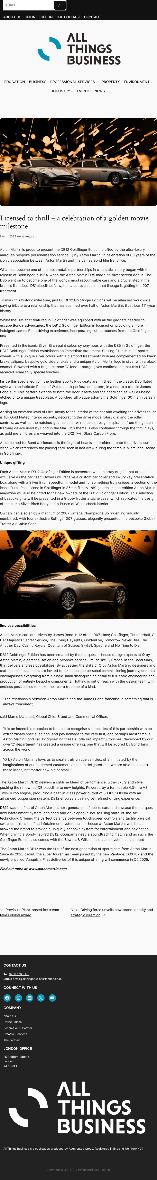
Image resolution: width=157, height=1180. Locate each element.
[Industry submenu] (72, 91)
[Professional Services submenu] (97, 82)
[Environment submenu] (152, 82)
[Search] (60, 5)
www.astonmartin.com (47, 869)
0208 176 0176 (19, 974)
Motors (29, 236)
